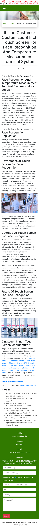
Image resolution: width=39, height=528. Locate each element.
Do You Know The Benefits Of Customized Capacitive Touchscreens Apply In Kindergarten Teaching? (20, 410)
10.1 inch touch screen (15, 361)
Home (4, 24)
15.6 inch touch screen (15, 363)
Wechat (27, 477)
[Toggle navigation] (4, 8)
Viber (11, 481)
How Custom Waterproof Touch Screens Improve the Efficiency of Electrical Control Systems (21, 422)
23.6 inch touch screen (16, 370)
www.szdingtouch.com (27, 386)
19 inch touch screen (14, 368)
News (13, 24)
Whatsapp (19, 477)
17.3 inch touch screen (15, 365)
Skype (5, 481)
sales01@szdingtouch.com (12, 381)
